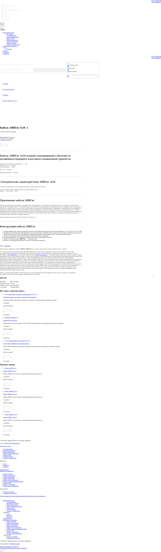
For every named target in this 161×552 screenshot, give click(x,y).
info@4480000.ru (156, 2)
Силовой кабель (11, 35)
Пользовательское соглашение (36, 496)
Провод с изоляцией (9, 484)
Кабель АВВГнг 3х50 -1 (10, 101)
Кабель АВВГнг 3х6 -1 (9, 371)
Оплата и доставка (8, 491)
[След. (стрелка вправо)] (2, 551)
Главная (5, 83)
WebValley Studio (15, 443)
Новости (6, 12)
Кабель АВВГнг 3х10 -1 (10, 394)
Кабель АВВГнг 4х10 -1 (10, 417)
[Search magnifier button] (1, 74)
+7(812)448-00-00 (12, 254)
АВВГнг (5, 95)
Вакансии (6, 19)
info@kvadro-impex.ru (41, 254)
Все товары (10, 34)
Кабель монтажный (9, 478)
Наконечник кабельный (10, 320)
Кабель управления (12, 41)
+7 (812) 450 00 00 (156, 0)
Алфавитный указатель (10, 493)
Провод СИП (10, 38)
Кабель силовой (7, 474)
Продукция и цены (9, 5)
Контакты (6, 17)
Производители (4, 469)
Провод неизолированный (11, 453)
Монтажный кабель (12, 40)
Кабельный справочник (11, 10)
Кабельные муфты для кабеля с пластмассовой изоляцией (19, 297)
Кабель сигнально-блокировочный (13, 481)
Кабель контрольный (9, 475)
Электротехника (11, 43)
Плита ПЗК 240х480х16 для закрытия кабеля (16, 343)
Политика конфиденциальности (18, 496)
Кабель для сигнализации (10, 480)
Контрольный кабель (13, 37)
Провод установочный (13, 44)
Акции (5, 15)
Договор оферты (4, 496)
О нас (5, 8)
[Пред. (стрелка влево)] (0, 551)
